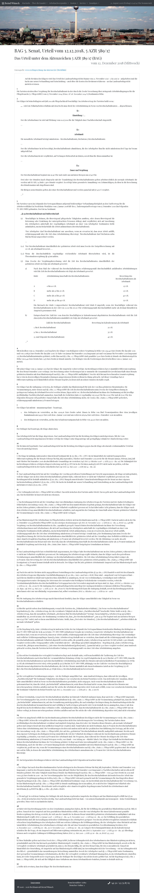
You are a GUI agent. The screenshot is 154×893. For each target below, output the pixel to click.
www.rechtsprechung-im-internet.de (40, 70)
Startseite (26, 3)
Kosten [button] (73, 3)
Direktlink (61, 70)
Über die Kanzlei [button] (39, 3)
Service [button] (83, 3)
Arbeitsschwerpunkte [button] (58, 3)
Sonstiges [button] (93, 3)
